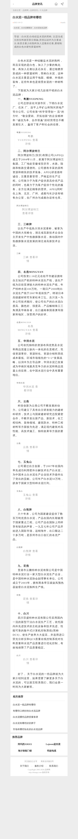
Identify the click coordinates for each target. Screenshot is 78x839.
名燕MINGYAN (24, 322)
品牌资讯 (34, 10)
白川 (19, 655)
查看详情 (28, 213)
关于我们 (24, 766)
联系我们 (53, 766)
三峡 (19, 253)
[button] (62, 3)
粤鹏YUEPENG (24, 132)
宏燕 (19, 595)
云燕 (19, 443)
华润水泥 (21, 383)
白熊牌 (20, 547)
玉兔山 (20, 491)
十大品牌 (43, 10)
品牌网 (25, 10)
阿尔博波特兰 (23, 206)
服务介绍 (39, 766)
